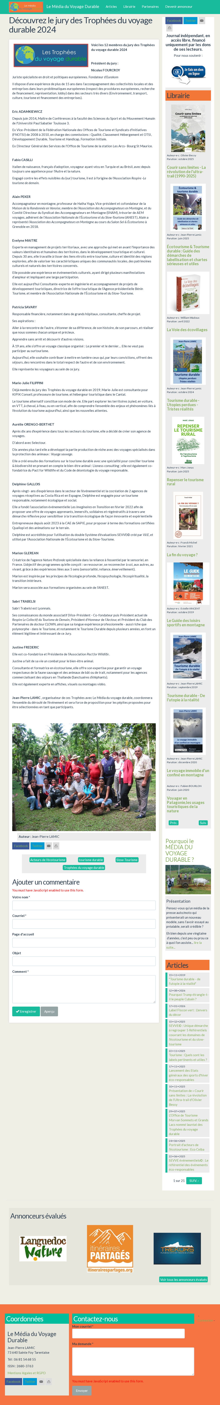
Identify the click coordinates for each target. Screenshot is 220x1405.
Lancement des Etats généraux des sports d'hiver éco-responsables (188, 1075)
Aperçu (49, 1011)
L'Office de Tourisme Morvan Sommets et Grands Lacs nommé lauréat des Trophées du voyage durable (188, 1124)
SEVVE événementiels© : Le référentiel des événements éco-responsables (188, 1165)
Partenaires (150, 6)
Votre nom (21, 897)
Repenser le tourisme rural (185, 481)
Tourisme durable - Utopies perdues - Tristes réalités (183, 404)
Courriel (19, 916)
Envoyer (82, 1390)
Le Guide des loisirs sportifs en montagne (186, 622)
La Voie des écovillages (187, 329)
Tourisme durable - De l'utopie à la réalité (186, 697)
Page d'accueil (23, 934)
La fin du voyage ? (182, 554)
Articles (111, 6)
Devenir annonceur (178, 6)
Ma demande (82, 1344)
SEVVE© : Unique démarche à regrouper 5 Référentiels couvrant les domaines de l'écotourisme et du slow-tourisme (188, 1035)
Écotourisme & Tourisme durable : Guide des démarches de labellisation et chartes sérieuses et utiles (188, 255)
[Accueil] (27, 7)
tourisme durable (91, 860)
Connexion (205, 1320)
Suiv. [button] (203, 823)
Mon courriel (82, 1326)
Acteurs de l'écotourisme (47, 860)
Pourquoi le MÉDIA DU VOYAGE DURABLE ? (179, 850)
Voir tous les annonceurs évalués (183, 1279)
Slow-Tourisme (127, 860)
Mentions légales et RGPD (27, 1373)
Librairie (129, 6)
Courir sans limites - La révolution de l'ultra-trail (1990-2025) (186, 171)
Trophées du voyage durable (84, 867)
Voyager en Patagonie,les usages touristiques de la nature (186, 804)
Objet (16, 953)
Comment (20, 971)
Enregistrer (27, 1011)
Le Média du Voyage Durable (72, 6)
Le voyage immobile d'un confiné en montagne (188, 772)
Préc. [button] (173, 823)
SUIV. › (194, 1181)
